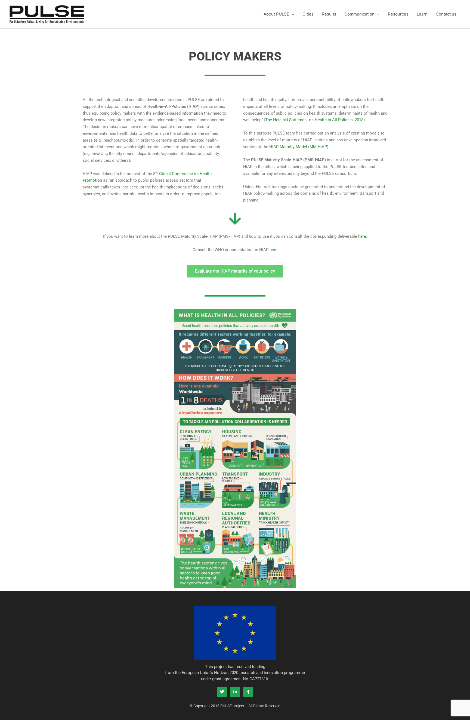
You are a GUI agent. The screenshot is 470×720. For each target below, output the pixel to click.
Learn (422, 14)
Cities (308, 14)
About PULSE (276, 14)
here (273, 249)
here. (362, 236)
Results (329, 14)
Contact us (446, 14)
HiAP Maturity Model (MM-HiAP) (298, 146)
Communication (359, 14)
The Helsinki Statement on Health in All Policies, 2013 (314, 119)
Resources (398, 14)
